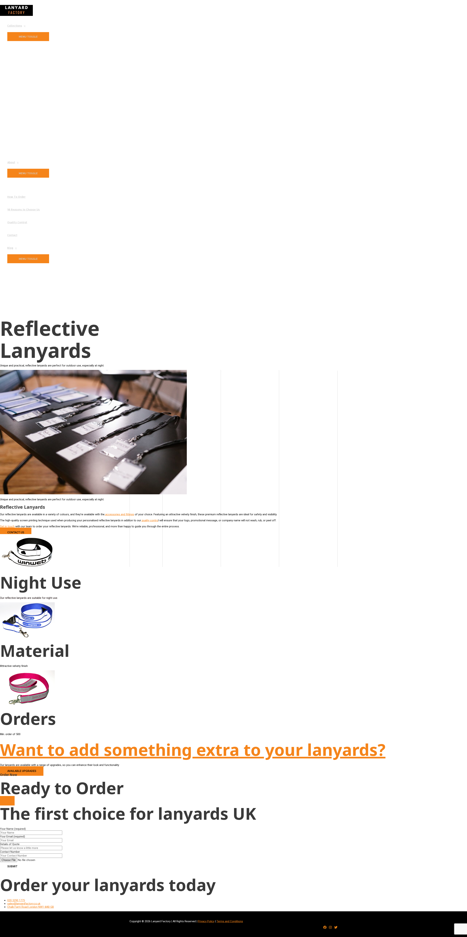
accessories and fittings (119, 514)
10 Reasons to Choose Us (23, 209)
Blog (10, 247)
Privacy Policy (206, 921)
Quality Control (17, 222)
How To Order (16, 196)
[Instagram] (330, 928)
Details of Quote (10, 848)
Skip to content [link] (9, 1)
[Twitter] (335, 928)
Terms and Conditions (230, 921)
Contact (12, 235)
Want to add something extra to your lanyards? (192, 749)
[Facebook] (325, 928)
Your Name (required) (13, 840)
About (11, 162)
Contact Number (10, 851)
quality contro (149, 520)
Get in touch (7, 526)
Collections (14, 25)
